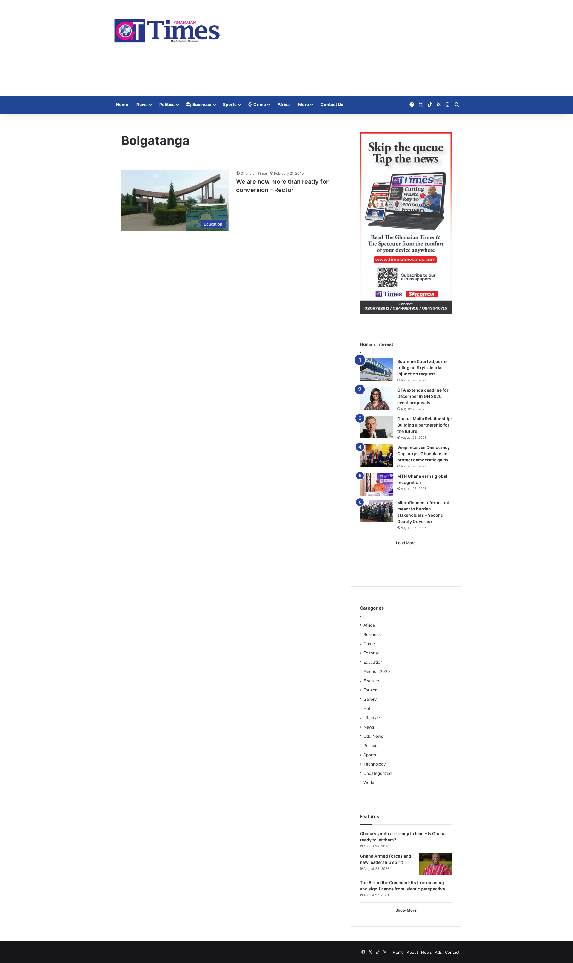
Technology (374, 764)
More (303, 104)
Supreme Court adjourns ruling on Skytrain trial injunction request (422, 367)
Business (201, 104)
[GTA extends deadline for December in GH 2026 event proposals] (376, 398)
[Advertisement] (346, 48)
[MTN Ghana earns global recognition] (376, 484)
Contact (452, 952)
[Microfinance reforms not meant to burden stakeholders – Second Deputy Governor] (376, 511)
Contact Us (332, 104)
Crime (259, 104)
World (368, 782)
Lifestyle (371, 717)
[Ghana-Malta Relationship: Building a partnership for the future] (376, 427)
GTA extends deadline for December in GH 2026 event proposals (423, 396)
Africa (284, 104)
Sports (230, 104)
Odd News (373, 736)
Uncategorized (377, 773)
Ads (438, 952)
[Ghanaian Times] (167, 29)
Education (373, 662)
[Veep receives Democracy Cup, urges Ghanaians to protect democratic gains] (376, 455)
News (142, 104)
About (412, 952)
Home (122, 104)
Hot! (367, 708)
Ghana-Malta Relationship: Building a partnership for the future (424, 425)
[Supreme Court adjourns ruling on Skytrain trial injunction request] (376, 369)
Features (371, 680)
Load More (406, 542)
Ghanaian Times (254, 173)
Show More (406, 910)
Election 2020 (376, 671)
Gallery (370, 699)
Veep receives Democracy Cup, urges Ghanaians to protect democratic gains (423, 453)
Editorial (371, 653)
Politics (167, 104)
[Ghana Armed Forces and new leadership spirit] (435, 864)
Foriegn (370, 690)
